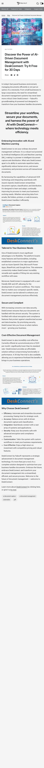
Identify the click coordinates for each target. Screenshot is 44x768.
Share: (7, 75)
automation (6, 499)
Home (3, 15)
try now (13, 490)
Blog (8, 15)
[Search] (37, 3)
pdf (15, 499)
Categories (28, 9)
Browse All (5, 9)
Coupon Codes (38, 9)
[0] (40, 3)
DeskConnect (22, 487)
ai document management (27, 496)
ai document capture (9, 496)
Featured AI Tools (16, 9)
